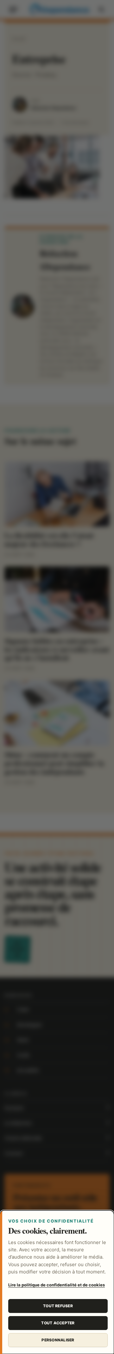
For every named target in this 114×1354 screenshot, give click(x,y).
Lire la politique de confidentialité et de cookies (56, 1284)
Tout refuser (58, 1305)
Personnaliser (57, 1340)
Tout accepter (57, 1323)
